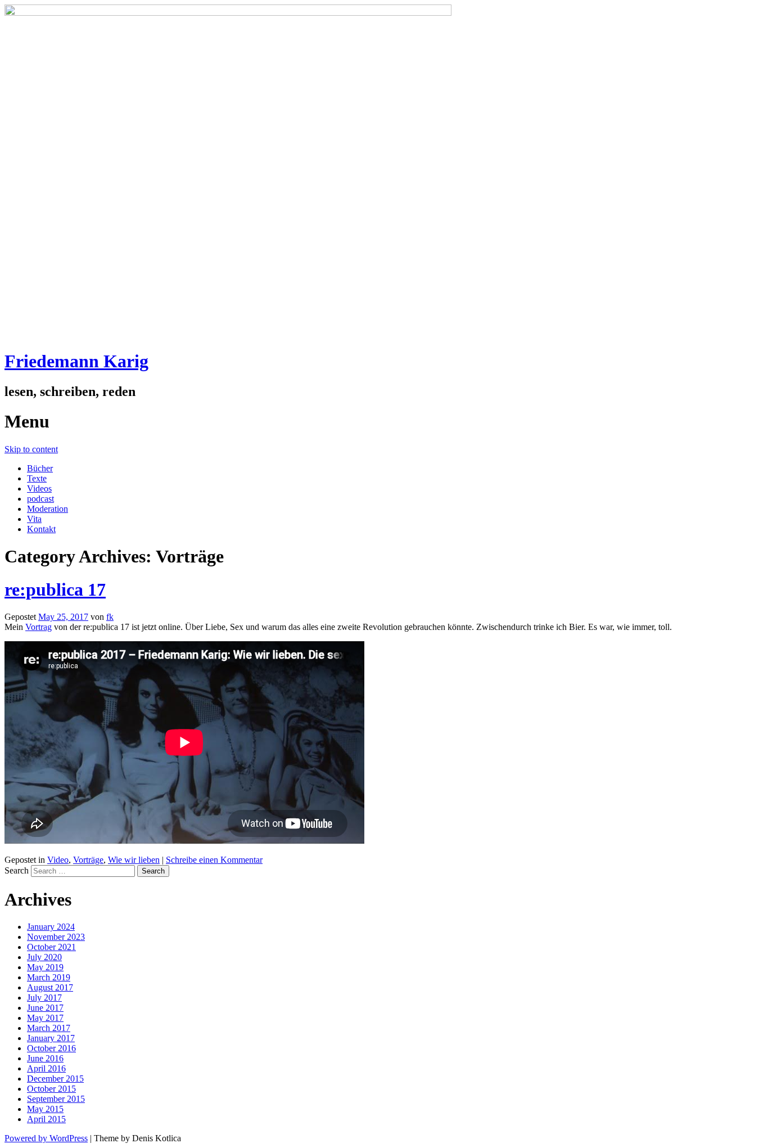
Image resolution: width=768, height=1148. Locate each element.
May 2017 (45, 1018)
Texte (37, 478)
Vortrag (38, 627)
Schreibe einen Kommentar (214, 860)
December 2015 (55, 1078)
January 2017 (51, 1038)
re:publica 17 (55, 589)
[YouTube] (20, 274)
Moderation (47, 509)
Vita (34, 519)
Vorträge (88, 860)
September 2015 (56, 1099)
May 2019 (45, 967)
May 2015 (45, 1109)
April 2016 (46, 1068)
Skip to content (31, 449)
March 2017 (48, 1028)
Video (58, 860)
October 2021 (51, 947)
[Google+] (20, 224)
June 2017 (45, 1007)
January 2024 (51, 926)
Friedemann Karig (76, 361)
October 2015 (51, 1088)
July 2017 (44, 997)
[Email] (20, 249)
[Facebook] (20, 175)
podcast (40, 498)
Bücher (40, 468)
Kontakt (41, 529)
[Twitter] (20, 200)
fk (110, 617)
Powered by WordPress (46, 1138)
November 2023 (56, 937)
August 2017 (50, 987)
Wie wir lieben (134, 860)
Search (16, 870)
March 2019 (48, 977)
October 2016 (51, 1048)
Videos (39, 488)
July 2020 (44, 957)
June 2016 (45, 1058)
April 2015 (46, 1119)
